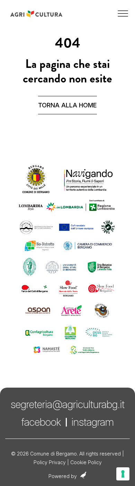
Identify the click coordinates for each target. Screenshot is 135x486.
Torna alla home (67, 105)
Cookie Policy (86, 462)
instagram (92, 422)
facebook (41, 422)
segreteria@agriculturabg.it (68, 404)
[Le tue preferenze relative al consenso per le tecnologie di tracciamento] (122, 473)
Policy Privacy (50, 462)
